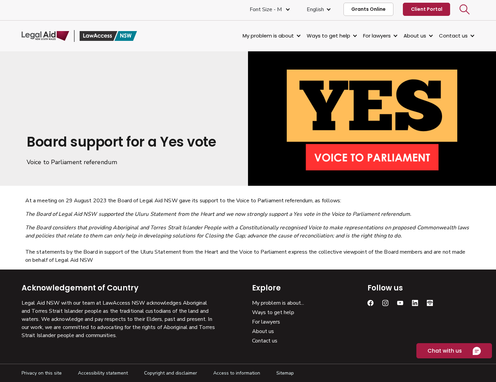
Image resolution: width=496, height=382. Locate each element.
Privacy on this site (42, 373)
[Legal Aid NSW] (79, 36)
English (315, 9)
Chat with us (445, 351)
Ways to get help (328, 35)
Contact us (453, 35)
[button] (465, 9)
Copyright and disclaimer (170, 373)
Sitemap (285, 373)
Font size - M (266, 9)
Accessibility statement (103, 373)
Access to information (236, 373)
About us (415, 35)
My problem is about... (278, 303)
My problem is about (268, 35)
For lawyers (377, 35)
